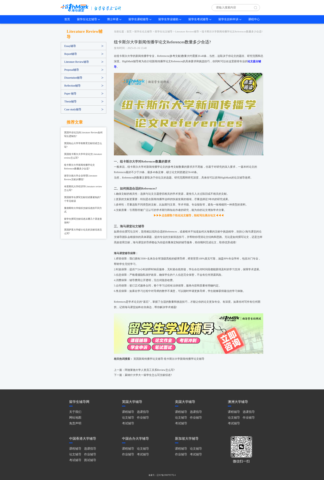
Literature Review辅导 (76, 61)
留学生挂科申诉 (228, 19)
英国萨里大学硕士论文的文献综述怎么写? (83, 231)
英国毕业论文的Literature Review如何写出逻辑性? (83, 134)
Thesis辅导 (70, 101)
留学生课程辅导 (138, 19)
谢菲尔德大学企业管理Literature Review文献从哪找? (80, 177)
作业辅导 (143, 417)
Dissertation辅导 (73, 77)
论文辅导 (128, 417)
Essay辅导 (70, 46)
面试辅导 (90, 460)
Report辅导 (70, 53)
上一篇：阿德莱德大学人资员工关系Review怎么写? (144, 369)
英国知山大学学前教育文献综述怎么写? (83, 145)
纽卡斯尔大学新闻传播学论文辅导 (184, 358)
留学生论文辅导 (87, 19)
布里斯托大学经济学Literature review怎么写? (83, 188)
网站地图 (75, 417)
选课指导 (143, 412)
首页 (67, 19)
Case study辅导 (72, 109)
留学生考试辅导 (198, 19)
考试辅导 (128, 423)
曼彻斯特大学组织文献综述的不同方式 (83, 210)
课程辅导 (128, 412)
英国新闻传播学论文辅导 (148, 358)
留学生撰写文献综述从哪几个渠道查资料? (83, 221)
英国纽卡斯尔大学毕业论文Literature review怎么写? (83, 156)
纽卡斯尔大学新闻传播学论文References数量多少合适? (79, 167)
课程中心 (254, 19)
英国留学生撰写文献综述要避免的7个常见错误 (82, 199)
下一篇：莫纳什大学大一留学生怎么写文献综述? (143, 375)
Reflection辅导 (72, 85)
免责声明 (75, 423)
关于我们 (75, 412)
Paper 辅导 (70, 93)
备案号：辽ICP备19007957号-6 (162, 475)
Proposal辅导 (71, 69)
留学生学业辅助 (168, 19)
